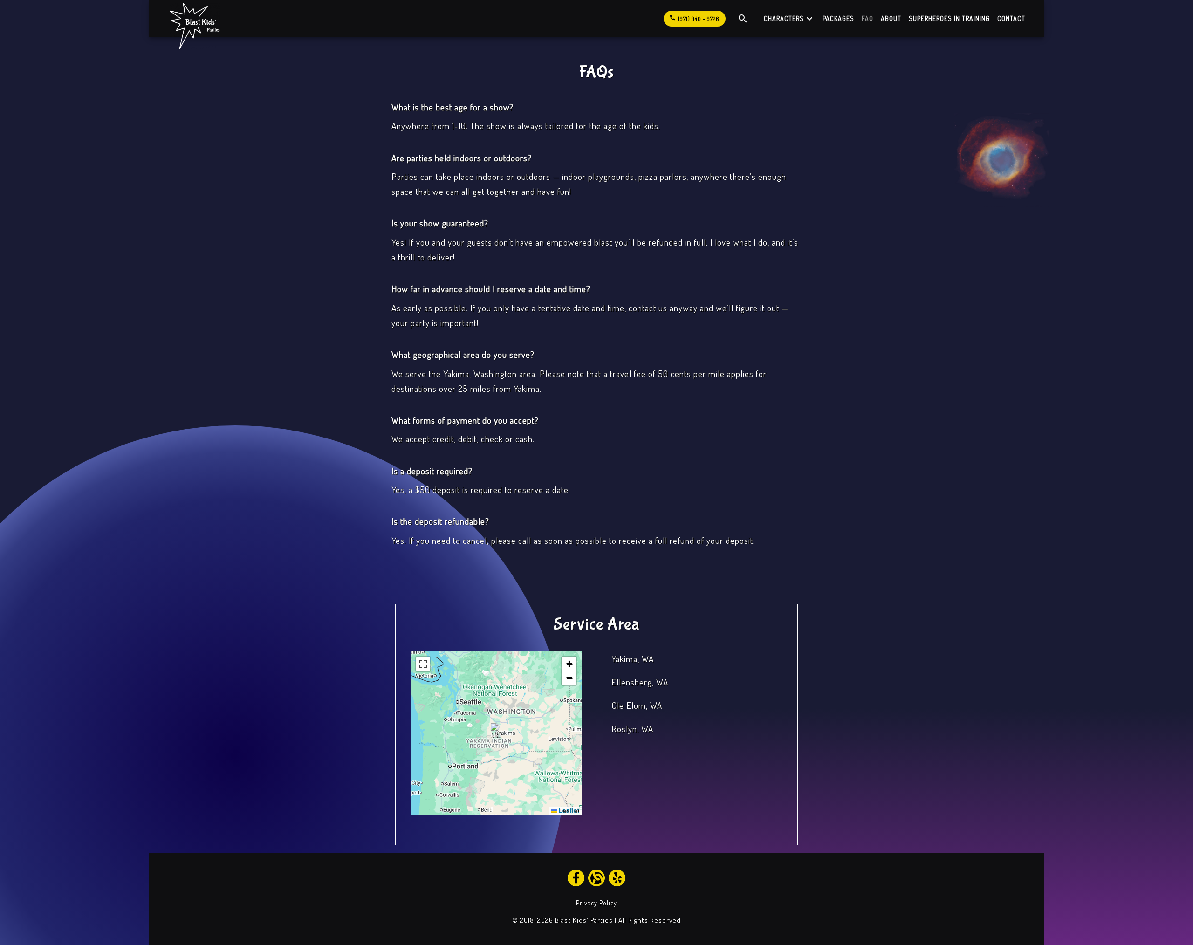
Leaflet (568, 810)
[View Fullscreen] (423, 664)
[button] (496, 732)
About (891, 18)
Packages (838, 18)
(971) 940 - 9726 (694, 18)
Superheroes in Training (949, 18)
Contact (1011, 18)
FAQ (867, 18)
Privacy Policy (596, 903)
